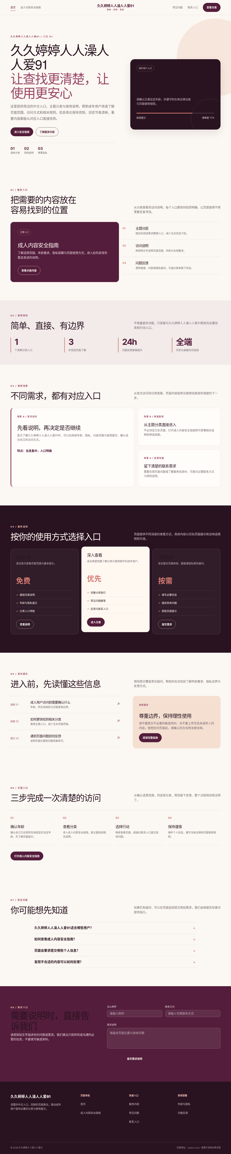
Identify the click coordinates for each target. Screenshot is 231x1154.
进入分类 (96, 622)
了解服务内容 (47, 131)
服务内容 (134, 1103)
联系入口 (193, 7)
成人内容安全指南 (31, 7)
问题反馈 (183, 1112)
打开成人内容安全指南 (27, 856)
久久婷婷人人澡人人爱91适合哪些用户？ (63, 928)
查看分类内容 (29, 270)
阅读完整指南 (150, 737)
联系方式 (170, 1006)
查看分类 (212, 7)
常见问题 (178, 7)
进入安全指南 (21, 131)
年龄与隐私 (184, 1103)
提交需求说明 (134, 1058)
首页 (13, 7)
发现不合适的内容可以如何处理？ (58, 962)
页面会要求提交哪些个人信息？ (57, 950)
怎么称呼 (111, 1006)
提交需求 (167, 624)
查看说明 (25, 624)
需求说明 (111, 1024)
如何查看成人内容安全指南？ (55, 939)
